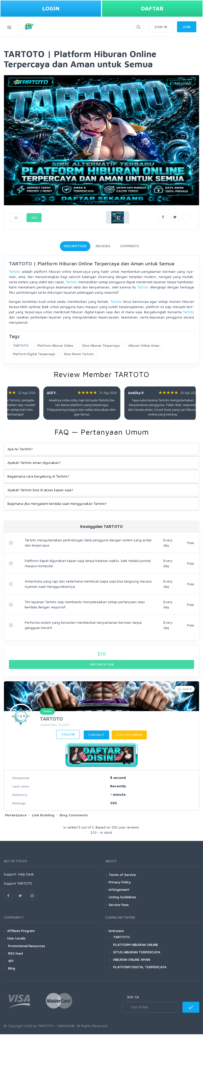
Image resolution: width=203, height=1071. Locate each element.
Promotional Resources (26, 946)
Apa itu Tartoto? (20, 449)
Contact (96, 735)
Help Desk (26, 874)
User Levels (16, 938)
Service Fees (119, 904)
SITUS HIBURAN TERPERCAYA (136, 952)
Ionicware (116, 931)
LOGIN (50, 8)
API (10, 961)
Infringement (119, 889)
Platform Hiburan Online (55, 345)
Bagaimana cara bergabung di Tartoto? (38, 476)
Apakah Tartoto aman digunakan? (34, 462)
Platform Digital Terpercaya (34, 354)
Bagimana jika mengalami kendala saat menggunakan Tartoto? (57, 503)
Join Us (133, 997)
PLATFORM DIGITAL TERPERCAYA (139, 967)
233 (34, 217)
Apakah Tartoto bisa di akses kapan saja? (40, 490)
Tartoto (14, 271)
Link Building (43, 815)
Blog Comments (74, 815)
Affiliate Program (21, 931)
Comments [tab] (129, 246)
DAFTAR (152, 8)
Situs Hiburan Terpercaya (101, 345)
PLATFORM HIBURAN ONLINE (135, 944)
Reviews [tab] (103, 246)
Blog (11, 968)
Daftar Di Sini (101, 664)
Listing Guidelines (122, 897)
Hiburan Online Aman (143, 345)
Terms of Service (122, 874)
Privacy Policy (120, 882)
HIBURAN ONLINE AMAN (131, 959)
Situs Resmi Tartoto (79, 354)
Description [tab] (75, 246)
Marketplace (16, 815)
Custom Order (129, 735)
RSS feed (15, 953)
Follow (68, 734)
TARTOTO (20, 345)
